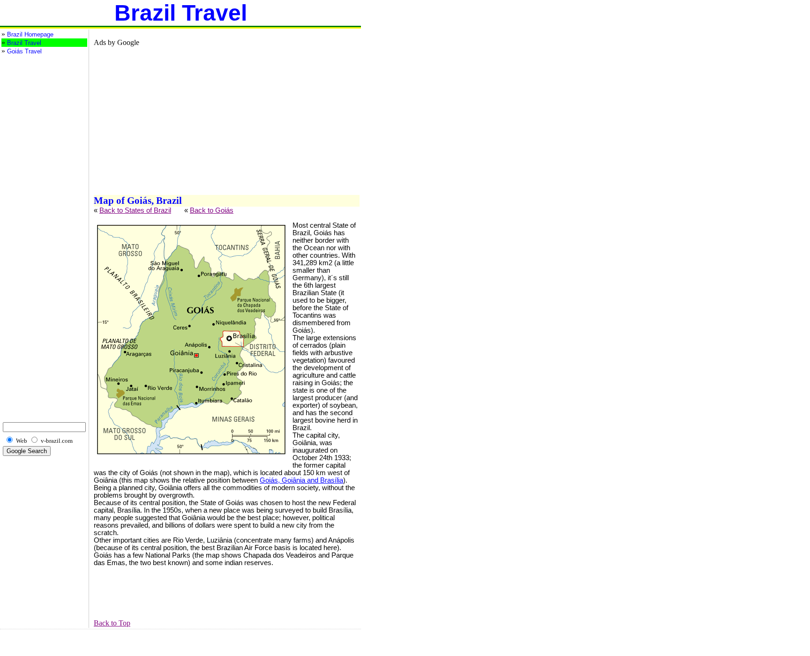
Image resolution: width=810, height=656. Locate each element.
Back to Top (112, 623)
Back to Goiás (211, 210)
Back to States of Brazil (135, 210)
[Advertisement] (38, 93)
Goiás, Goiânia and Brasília (301, 480)
